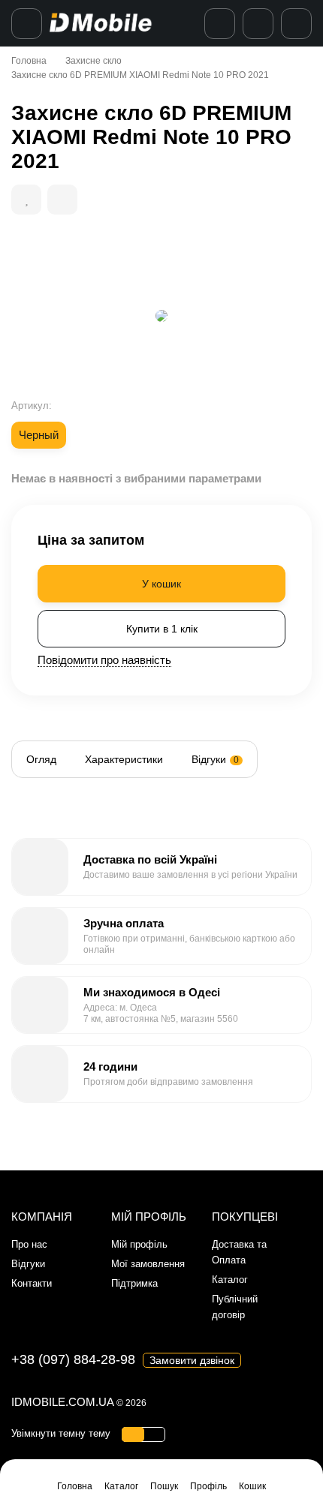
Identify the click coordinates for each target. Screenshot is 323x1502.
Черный (39, 434)
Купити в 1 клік (162, 629)
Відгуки (28, 1263)
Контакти (31, 1283)
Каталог (230, 1279)
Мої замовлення (148, 1263)
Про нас (29, 1244)
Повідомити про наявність (104, 659)
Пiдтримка (134, 1283)
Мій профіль (139, 1244)
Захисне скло (93, 61)
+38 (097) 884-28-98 (73, 1359)
